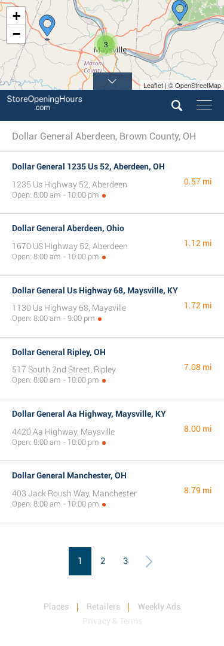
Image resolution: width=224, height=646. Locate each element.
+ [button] (16, 15)
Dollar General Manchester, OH (69, 475)
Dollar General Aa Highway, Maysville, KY (89, 413)
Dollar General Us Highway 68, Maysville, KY (95, 290)
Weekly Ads (159, 606)
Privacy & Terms (112, 621)
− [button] (16, 33)
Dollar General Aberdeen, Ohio (68, 228)
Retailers (103, 606)
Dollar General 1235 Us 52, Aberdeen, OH (88, 166)
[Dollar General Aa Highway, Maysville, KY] (47, 27)
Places (56, 606)
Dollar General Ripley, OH (59, 352)
